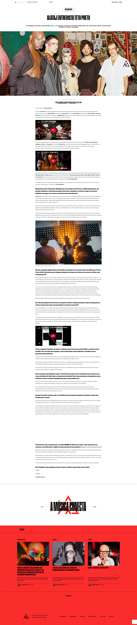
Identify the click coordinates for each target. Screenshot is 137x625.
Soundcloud (92, 616)
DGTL (52, 25)
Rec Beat (99, 25)
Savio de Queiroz (106, 25)
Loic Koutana (74, 25)
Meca (87, 25)
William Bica (75, 27)
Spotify (111, 616)
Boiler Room (38, 25)
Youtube (102, 616)
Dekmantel (48, 25)
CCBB (43, 25)
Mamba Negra (81, 25)
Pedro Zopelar (93, 25)
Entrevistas (68, 9)
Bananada (31, 25)
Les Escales (67, 25)
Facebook (63, 616)
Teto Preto (68, 27)
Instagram (73, 616)
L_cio (55, 25)
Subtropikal (62, 27)
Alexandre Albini (62, 102)
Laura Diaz (61, 25)
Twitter (82, 616)
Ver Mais (68, 595)
